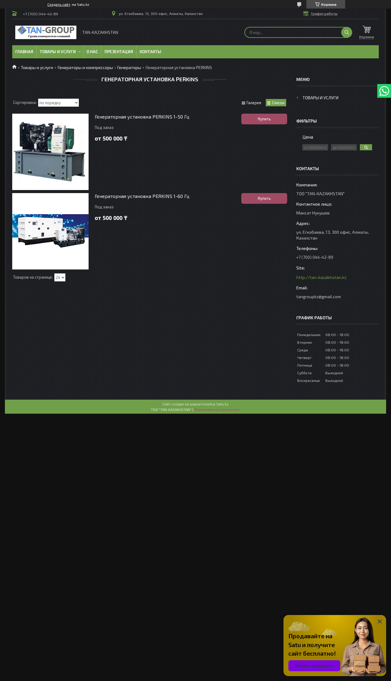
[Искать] (346, 32)
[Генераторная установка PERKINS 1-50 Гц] (50, 152)
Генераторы (129, 67)
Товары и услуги (58, 51)
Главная (24, 51)
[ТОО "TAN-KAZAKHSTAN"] (45, 32)
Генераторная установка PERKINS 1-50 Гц (142, 116)
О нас (92, 51)
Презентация (118, 51)
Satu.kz (222, 404)
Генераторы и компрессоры (85, 67)
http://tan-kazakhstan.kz (321, 277)
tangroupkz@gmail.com (318, 296)
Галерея (254, 102)
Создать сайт (58, 4)
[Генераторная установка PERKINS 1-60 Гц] (50, 231)
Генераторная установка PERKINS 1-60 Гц (142, 196)
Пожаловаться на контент (217, 409)
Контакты (150, 51)
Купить (264, 118)
